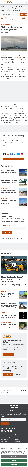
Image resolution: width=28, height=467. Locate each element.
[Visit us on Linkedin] (8, 430)
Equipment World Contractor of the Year (13, 341)
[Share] (11, 154)
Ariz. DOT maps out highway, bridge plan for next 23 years (9, 171)
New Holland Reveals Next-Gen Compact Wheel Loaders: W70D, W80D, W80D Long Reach (9, 305)
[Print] (4, 154)
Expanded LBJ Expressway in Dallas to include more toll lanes (9, 192)
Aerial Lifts (4, 291)
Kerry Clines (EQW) (5, 32)
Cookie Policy (22, 453)
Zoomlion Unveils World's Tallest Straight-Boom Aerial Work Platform (9, 294)
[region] (14, 455)
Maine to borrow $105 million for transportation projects (9, 181)
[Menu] (2, 2)
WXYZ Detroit (19, 57)
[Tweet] (18, 154)
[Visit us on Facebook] (2, 430)
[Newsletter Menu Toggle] (26, 2)
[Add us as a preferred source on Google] (8, 154)
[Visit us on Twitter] (5, 430)
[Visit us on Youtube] (11, 430)
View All (18, 374)
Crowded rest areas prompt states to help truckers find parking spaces (8, 202)
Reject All (14, 460)
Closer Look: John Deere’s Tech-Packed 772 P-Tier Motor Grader (12, 279)
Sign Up (5, 424)
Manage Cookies (14, 456)
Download (8, 374)
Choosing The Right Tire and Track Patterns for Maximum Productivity (12, 369)
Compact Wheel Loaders (7, 301)
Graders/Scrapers (6, 275)
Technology (4, 312)
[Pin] (22, 154)
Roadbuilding (5, 24)
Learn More (8, 355)
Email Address (6, 225)
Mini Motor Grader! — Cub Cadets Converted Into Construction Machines (8, 326)
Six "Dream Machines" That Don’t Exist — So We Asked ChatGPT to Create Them (8, 315)
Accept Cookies (14, 464)
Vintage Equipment (6, 322)
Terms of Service (8, 19)
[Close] (26, 445)
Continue (7, 232)
